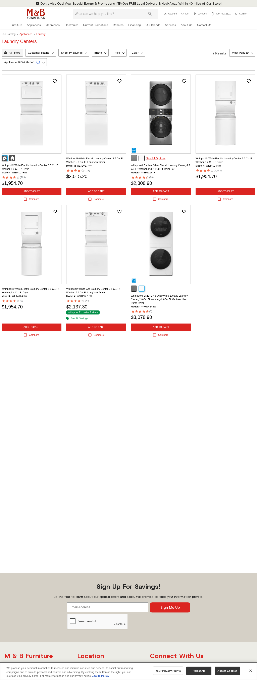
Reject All (199, 670)
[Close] (250, 670)
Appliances (34, 25)
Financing (134, 25)
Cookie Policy (100, 675)
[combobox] (40, 53)
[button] (165, 13)
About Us (186, 25)
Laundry (41, 34)
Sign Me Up (170, 607)
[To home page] (36, 14)
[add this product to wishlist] (55, 81)
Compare (34, 199)
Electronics (71, 25)
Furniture (16, 25)
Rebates (118, 25)
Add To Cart (31, 191)
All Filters (14, 52)
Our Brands (153, 25)
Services (170, 25)
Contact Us (204, 25)
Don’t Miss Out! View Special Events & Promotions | (78, 3)
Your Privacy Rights (168, 670)
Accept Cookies (227, 670)
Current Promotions (95, 25)
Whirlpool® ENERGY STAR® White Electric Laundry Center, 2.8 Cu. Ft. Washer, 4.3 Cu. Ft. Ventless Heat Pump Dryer (159, 299)
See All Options (155, 158)
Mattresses (53, 25)
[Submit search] (150, 13)
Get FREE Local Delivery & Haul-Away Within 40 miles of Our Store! (171, 3)
